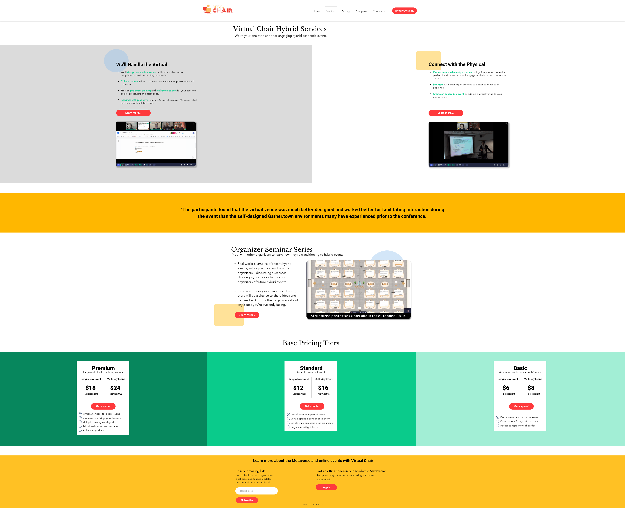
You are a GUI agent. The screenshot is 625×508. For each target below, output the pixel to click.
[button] (406, 315)
